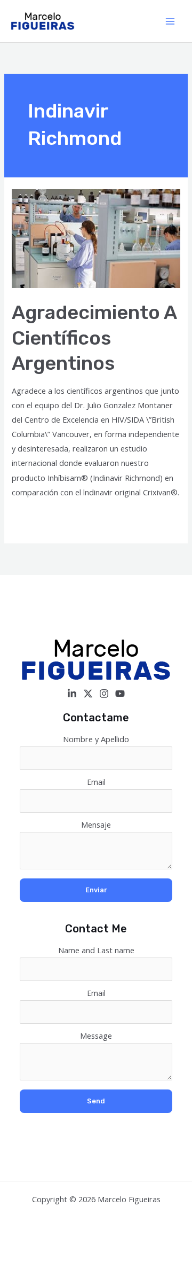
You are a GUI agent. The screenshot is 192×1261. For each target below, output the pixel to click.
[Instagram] (104, 693)
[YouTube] (120, 693)
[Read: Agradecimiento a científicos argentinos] (96, 237)
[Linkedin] (72, 693)
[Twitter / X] (88, 693)
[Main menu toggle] (170, 21)
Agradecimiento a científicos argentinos (94, 338)
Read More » (35, 519)
